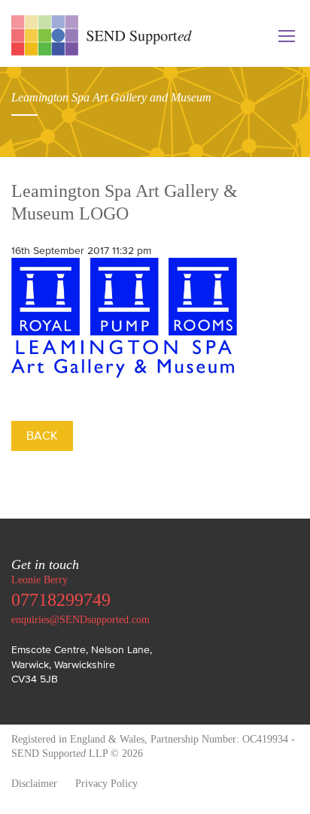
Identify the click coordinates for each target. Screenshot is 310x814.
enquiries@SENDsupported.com (80, 619)
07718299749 (61, 600)
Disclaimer (34, 783)
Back (42, 435)
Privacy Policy (106, 783)
